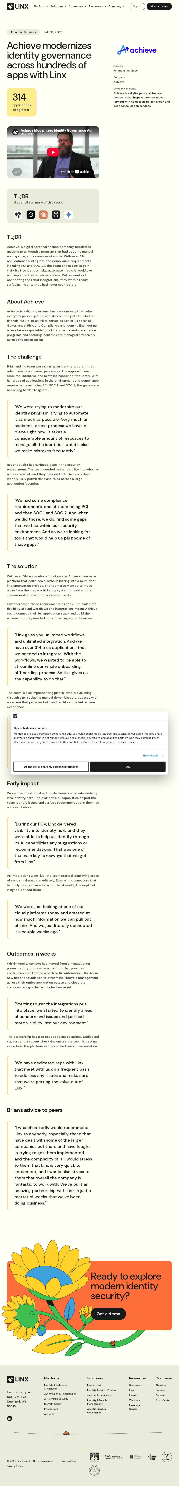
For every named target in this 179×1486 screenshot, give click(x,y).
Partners (160, 1395)
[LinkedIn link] (9, 1418)
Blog (131, 1390)
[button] (41, 6)
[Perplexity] (56, 214)
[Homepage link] (18, 1379)
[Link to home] (20, 6)
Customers (135, 1385)
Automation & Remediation (60, 1393)
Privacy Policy (15, 1466)
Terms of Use (68, 1461)
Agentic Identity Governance (96, 1410)
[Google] (68, 214)
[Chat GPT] (18, 214)
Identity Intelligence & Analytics (55, 1386)
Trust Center (163, 1400)
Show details (150, 755)
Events (133, 1395)
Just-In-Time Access (99, 1395)
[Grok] (31, 214)
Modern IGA (94, 1385)
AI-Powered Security (56, 1398)
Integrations (51, 1408)
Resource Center (134, 1407)
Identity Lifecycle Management (97, 1402)
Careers (160, 1390)
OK (128, 766)
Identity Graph (52, 1403)
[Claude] (43, 214)
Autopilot (49, 1414)
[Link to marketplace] (114, 1457)
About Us (161, 1385)
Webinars (134, 1400)
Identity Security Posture (102, 1390)
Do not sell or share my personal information (51, 766)
